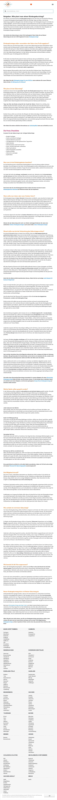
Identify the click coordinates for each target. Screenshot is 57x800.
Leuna (5, 791)
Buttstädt (5, 723)
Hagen (30, 721)
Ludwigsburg (6, 647)
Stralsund (31, 765)
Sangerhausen (7, 784)
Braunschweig (7, 655)
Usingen (31, 750)
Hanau (30, 744)
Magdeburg (6, 781)
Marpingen (31, 679)
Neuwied (5, 681)
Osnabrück (6, 656)
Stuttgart (5, 632)
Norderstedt (6, 763)
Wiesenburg (6, 707)
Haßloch (5, 684)
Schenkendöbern (7, 705)
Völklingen (31, 682)
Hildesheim (6, 661)
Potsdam (5, 695)
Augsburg (31, 719)
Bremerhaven (6, 739)
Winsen (5, 773)
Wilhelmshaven (7, 663)
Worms (5, 679)
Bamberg (31, 729)
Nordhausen (6, 729)
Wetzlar (31, 749)
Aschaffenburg (32, 731)
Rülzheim (5, 686)
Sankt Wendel (32, 676)
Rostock (31, 758)
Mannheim (6, 634)
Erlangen (31, 726)
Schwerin (31, 761)
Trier (4, 676)
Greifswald (31, 766)
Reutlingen (6, 645)
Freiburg (5, 637)
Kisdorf (5, 770)
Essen (30, 658)
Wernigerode (6, 786)
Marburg (31, 745)
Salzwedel (6, 789)
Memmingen (32, 708)
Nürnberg (31, 718)
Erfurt (5, 716)
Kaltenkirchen (7, 771)
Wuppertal (31, 663)
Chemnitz (31, 698)
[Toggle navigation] (52, 4)
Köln (30, 653)
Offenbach (31, 742)
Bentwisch (6, 698)
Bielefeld (31, 665)
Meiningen (6, 731)
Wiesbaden (31, 737)
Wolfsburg (6, 658)
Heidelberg (6, 639)
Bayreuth (31, 728)
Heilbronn (5, 640)
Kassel (30, 739)
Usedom (31, 768)
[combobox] (29, 11)
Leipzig (30, 695)
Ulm (4, 642)
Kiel (4, 758)
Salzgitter (6, 660)
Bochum (31, 661)
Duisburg (31, 660)
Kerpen (5, 682)
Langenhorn (32, 635)
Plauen (30, 702)
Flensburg (5, 761)
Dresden (31, 697)
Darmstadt (31, 740)
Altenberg (31, 705)
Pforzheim (6, 644)
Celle (4, 666)
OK (49, 795)
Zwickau (31, 700)
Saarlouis (31, 681)
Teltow (5, 708)
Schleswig (6, 765)
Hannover (5, 653)
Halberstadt (6, 787)
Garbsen (5, 668)
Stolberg (5, 792)
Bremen (5, 737)
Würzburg (31, 723)
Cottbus (5, 697)
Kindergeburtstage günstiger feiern (18, 605)
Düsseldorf (31, 655)
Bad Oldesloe (6, 766)
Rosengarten (32, 634)
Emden (5, 782)
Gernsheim (31, 752)
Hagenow (31, 770)
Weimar (5, 721)
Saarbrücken (32, 674)
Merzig (30, 677)
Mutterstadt (6, 687)
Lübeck (5, 760)
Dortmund (31, 656)
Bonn (30, 668)
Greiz (4, 726)
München (31, 716)
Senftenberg (6, 703)
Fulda (30, 747)
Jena (4, 719)
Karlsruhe (5, 635)
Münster (31, 666)
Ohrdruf (5, 724)
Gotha (5, 728)
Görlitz (30, 703)
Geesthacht (6, 768)
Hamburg (31, 632)
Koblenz (5, 674)
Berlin (30, 779)
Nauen (5, 700)
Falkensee (5, 702)
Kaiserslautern (7, 677)
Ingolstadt (31, 724)
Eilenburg (31, 707)
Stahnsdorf (6, 710)
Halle (4, 779)
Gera (4, 718)
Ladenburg (6, 689)
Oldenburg (31, 760)
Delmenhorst (6, 665)
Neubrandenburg (33, 763)
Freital (30, 710)
